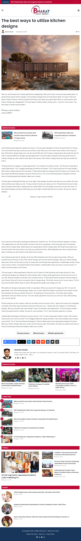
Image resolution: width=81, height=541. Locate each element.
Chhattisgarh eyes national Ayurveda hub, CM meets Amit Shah (37, 492)
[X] (20, 358)
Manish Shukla (9, 32)
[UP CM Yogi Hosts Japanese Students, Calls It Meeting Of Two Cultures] (6, 439)
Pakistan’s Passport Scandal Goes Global (38, 385)
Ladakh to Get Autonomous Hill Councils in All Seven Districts (65, 454)
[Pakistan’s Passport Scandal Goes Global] (40, 375)
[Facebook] (18, 358)
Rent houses (39, 333)
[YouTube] (23, 358)
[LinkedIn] (29, 342)
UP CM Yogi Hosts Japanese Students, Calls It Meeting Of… (35, 437)
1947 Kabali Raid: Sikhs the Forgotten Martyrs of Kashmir (31, 2)
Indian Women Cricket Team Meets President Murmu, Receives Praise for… (66, 472)
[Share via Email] (52, 342)
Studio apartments (56, 333)
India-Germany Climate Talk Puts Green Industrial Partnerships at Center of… (42, 517)
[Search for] (2, 11)
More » (31, 354)
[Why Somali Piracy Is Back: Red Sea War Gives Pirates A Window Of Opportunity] (7, 135)
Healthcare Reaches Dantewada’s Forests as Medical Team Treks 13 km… (40, 505)
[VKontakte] (48, 342)
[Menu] (79, 11)
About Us (42, 534)
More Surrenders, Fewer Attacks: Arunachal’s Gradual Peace (13, 385)
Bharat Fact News (32, 534)
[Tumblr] (33, 342)
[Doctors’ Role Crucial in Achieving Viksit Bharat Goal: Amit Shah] (47, 464)
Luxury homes (23, 333)
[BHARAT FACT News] (40, 10)
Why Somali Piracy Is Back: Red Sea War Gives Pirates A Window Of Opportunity (25, 135)
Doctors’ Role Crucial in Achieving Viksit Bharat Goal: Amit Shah (66, 462)
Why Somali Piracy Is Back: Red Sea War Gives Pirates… (33, 401)
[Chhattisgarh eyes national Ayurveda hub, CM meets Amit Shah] (6, 496)
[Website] (15, 358)
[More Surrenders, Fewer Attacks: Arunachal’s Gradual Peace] (13, 375)
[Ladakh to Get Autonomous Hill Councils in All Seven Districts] (47, 455)
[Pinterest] (38, 342)
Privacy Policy (50, 534)
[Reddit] (43, 342)
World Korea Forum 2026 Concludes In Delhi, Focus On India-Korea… (66, 385)
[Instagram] (25, 358)
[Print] (57, 342)
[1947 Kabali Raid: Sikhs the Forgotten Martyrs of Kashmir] (47, 135)
